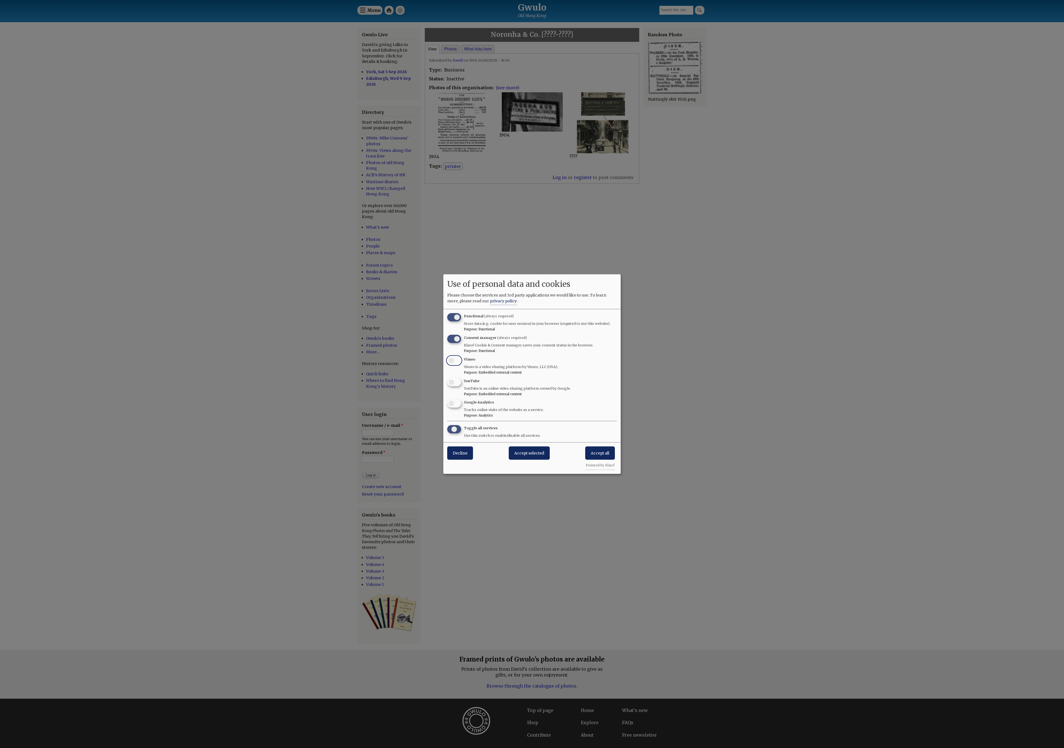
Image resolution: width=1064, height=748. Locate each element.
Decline (460, 453)
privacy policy (503, 300)
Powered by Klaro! (600, 465)
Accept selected (529, 453)
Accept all (600, 453)
